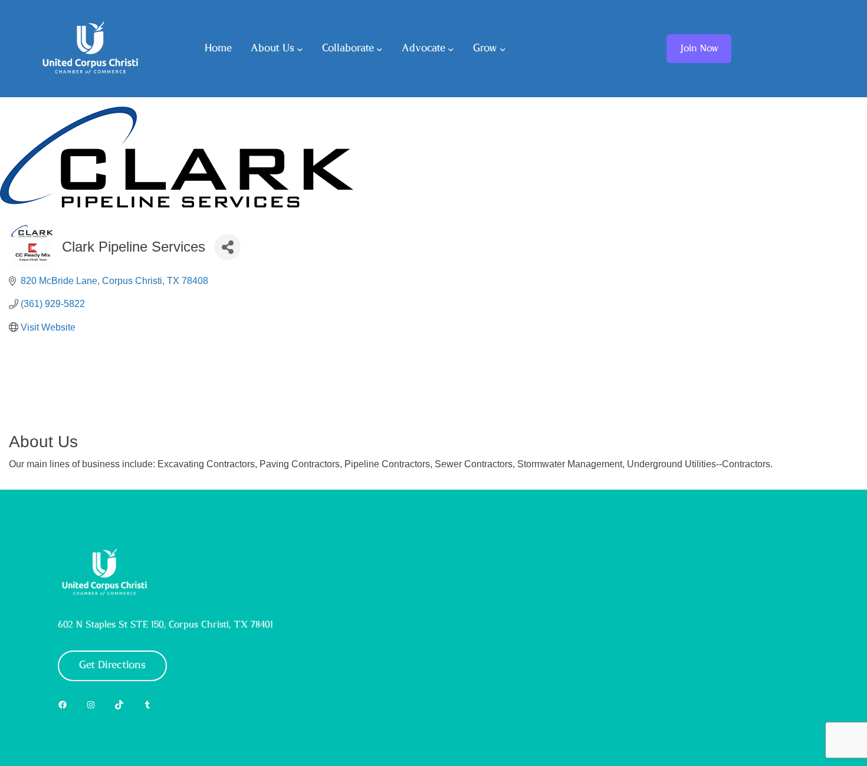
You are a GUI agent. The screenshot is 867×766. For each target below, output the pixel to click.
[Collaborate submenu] (379, 48)
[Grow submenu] (503, 48)
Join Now (698, 48)
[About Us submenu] (300, 48)
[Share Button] (227, 247)
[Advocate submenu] (451, 48)
